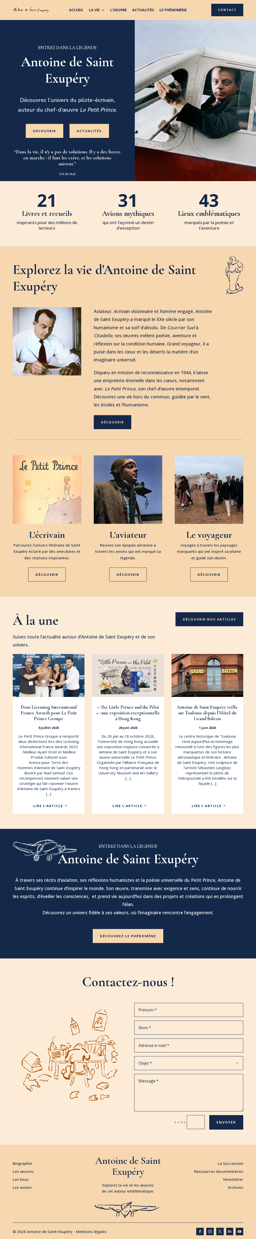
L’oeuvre (118, 10)
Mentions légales (91, 1231)
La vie (94, 10)
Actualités (143, 10)
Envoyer (226, 1122)
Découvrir (44, 131)
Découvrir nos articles (209, 619)
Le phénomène (173, 10)
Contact (227, 10)
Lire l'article (48, 806)
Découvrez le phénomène (128, 936)
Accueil (76, 10)
